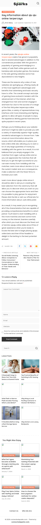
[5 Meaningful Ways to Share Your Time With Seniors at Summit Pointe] (11, 366)
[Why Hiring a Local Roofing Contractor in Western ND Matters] (30, 389)
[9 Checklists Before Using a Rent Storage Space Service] (11, 413)
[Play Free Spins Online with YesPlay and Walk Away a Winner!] (11, 482)
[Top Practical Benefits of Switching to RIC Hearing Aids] (30, 366)
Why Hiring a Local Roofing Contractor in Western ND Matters (28, 401)
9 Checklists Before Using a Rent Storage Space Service (10, 424)
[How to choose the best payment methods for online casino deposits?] (30, 482)
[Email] (36, 246)
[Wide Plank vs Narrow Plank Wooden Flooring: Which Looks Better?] (11, 389)
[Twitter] (25, 246)
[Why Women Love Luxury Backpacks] (30, 413)
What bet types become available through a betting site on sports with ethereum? (10, 464)
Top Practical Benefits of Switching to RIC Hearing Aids (29, 377)
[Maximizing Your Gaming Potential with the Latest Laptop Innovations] (30, 450)
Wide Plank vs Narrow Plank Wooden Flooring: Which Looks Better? (10, 401)
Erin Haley (9, 23)
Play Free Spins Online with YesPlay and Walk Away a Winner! (10, 493)
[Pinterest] (30, 246)
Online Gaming (8, 12)
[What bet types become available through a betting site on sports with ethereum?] (11, 450)
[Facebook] (19, 246)
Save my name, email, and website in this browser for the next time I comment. (21, 332)
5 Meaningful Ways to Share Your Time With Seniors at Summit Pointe (10, 377)
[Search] (38, 3)
